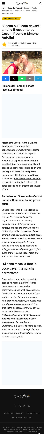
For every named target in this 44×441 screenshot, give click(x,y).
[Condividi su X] (14, 78)
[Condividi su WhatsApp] (22, 78)
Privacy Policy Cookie (22, 418)
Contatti (20, 413)
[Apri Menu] (4, 3)
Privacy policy (33, 413)
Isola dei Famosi (15, 8)
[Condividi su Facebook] (5, 78)
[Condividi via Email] (30, 78)
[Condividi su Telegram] (38, 78)
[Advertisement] (22, 116)
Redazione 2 (15, 45)
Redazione (8, 413)
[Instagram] (24, 406)
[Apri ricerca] (40, 3)
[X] (20, 406)
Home (4, 8)
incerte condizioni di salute (27, 178)
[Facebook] (15, 406)
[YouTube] (29, 406)
